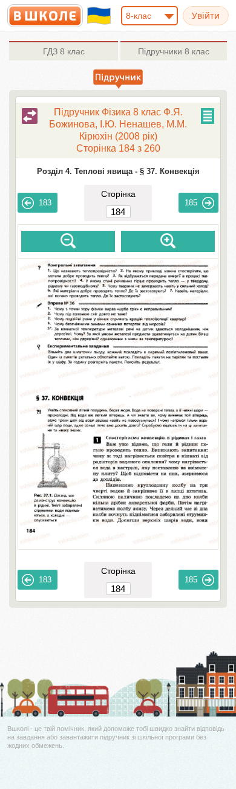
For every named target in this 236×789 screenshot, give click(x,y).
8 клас (64, 51)
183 (45, 202)
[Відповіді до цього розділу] (30, 116)
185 (191, 202)
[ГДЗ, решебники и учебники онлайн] (45, 15)
